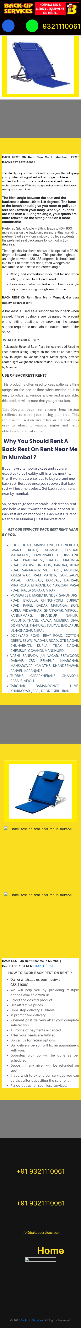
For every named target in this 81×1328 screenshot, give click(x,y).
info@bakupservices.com (40, 1232)
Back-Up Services (32, 1320)
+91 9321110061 (40, 1171)
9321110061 (62, 26)
